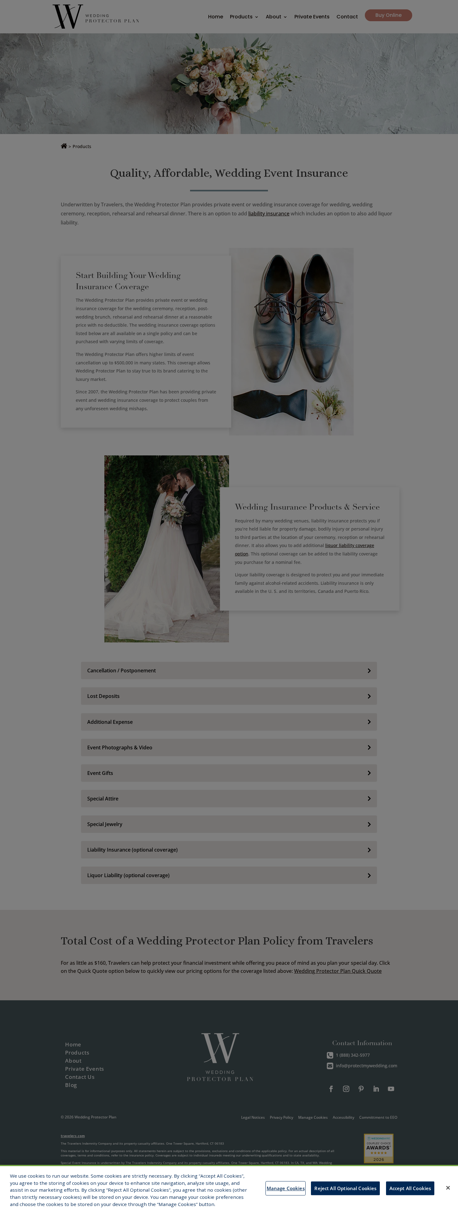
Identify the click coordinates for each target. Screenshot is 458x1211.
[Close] (448, 1188)
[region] (229, 1188)
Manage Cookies (286, 1188)
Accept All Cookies (410, 1188)
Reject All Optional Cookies (345, 1188)
